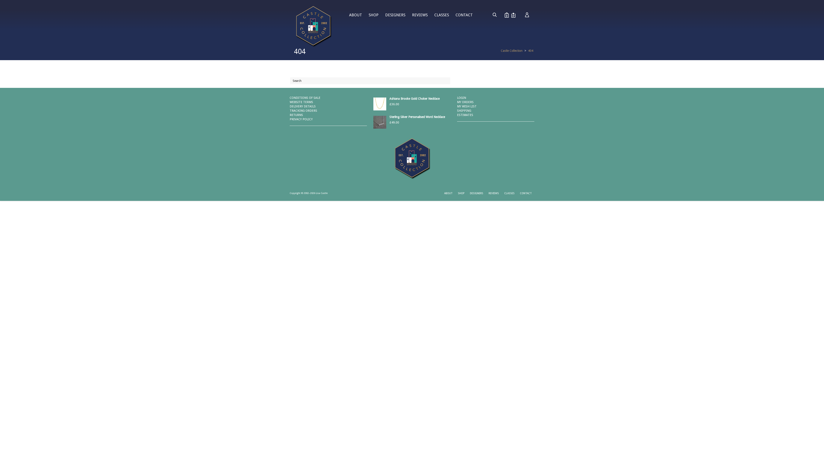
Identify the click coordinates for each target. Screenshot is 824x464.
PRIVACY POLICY (301, 119)
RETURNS (296, 115)
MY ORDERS (465, 102)
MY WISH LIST (467, 106)
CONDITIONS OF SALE (305, 97)
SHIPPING (464, 110)
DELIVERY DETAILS (303, 106)
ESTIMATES (465, 115)
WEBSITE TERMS (301, 102)
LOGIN (461, 97)
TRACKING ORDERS (303, 110)
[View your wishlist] (513, 15)
